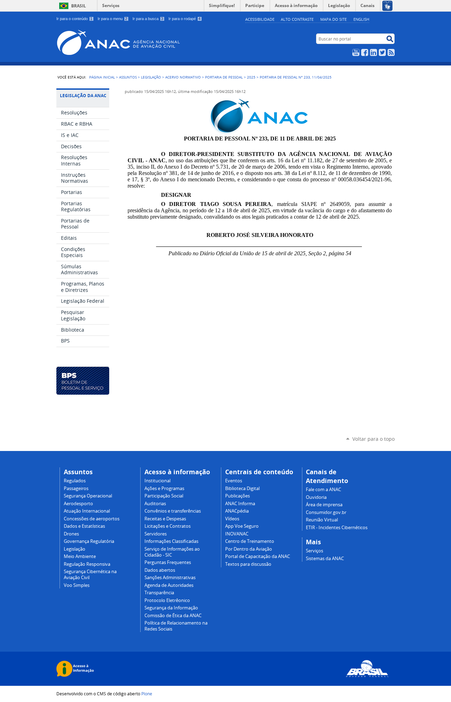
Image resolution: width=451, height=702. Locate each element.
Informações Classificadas (171, 541)
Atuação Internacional (87, 511)
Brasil (78, 6)
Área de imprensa (324, 505)
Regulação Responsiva (87, 564)
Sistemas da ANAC (325, 559)
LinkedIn (373, 52)
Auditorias (155, 504)
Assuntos (128, 77)
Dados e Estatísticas (84, 526)
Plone (146, 693)
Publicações (237, 496)
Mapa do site (333, 19)
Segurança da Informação (171, 608)
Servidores (155, 534)
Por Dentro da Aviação (248, 549)
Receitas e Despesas (165, 519)
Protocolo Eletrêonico (167, 600)
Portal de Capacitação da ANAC (257, 556)
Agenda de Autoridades (168, 585)
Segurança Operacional (88, 496)
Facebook (364, 52)
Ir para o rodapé (184, 19)
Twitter (382, 52)
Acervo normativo (183, 77)
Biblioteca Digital (242, 488)
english (361, 19)
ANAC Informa (240, 504)
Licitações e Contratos (167, 526)
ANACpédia (237, 511)
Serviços (110, 5)
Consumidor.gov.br (326, 512)
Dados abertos (159, 570)
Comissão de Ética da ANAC (173, 616)
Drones (71, 534)
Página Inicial (102, 77)
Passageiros (76, 488)
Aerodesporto (78, 504)
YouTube (355, 52)
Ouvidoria (316, 497)
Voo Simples (76, 585)
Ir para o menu (112, 19)
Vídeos (232, 519)
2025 (251, 77)
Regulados (75, 481)
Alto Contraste (297, 19)
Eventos (233, 481)
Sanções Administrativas (170, 578)
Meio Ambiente (80, 556)
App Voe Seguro (242, 526)
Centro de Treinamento (249, 541)
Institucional (157, 481)
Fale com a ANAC (323, 490)
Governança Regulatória (89, 541)
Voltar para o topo (373, 438)
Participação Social (163, 496)
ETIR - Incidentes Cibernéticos (336, 528)
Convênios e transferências (172, 511)
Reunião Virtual (322, 520)
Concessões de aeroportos (91, 519)
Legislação (151, 77)
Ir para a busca (147, 19)
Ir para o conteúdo (74, 19)
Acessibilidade (259, 19)
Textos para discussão (248, 564)
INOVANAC (236, 534)
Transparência (159, 593)
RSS (391, 52)
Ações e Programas (164, 488)
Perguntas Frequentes (167, 562)
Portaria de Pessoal (224, 77)
